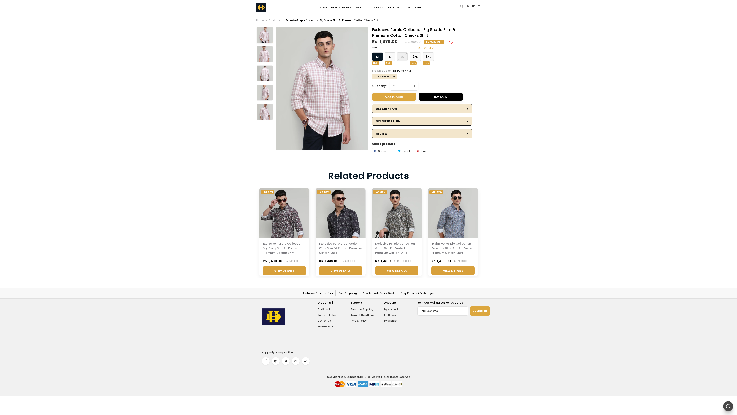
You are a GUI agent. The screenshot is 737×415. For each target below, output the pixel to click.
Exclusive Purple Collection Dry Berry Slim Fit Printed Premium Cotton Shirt (282, 248)
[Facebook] (266, 361)
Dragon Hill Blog (327, 315)
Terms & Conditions (362, 315)
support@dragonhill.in (277, 352)
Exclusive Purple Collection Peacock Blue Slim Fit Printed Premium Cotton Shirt (452, 248)
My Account (391, 309)
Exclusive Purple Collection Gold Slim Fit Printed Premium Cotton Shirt (395, 248)
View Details (284, 271)
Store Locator (325, 326)
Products (274, 20)
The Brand (324, 309)
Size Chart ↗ (426, 48)
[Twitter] (286, 361)
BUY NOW (440, 96)
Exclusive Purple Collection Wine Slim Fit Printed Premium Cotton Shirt (340, 248)
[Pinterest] (296, 361)
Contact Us (324, 320)
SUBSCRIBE (480, 311)
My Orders (390, 315)
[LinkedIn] (306, 361)
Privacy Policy (359, 320)
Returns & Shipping (362, 309)
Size (375, 47)
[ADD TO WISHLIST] (451, 42)
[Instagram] (276, 361)
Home (260, 20)
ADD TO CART (394, 96)
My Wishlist (390, 320)
